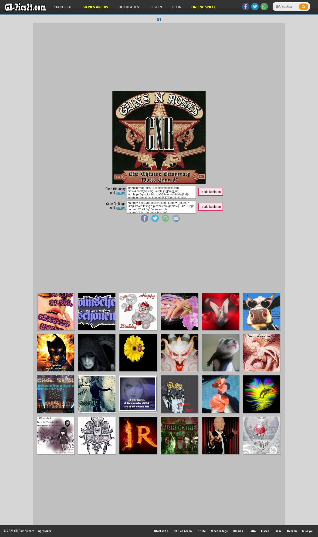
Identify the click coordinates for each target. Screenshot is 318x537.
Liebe (278, 531)
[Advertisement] (159, 57)
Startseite (63, 7)
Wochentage (219, 531)
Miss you (307, 531)
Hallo (252, 531)
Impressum (44, 531)
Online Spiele (203, 7)
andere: (120, 192)
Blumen (238, 531)
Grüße (202, 531)
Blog (176, 7)
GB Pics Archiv (95, 7)
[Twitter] (255, 9)
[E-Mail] (176, 221)
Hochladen (128, 7)
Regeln (155, 7)
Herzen (292, 531)
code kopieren (211, 192)
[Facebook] (245, 9)
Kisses (265, 531)
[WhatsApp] (264, 9)
